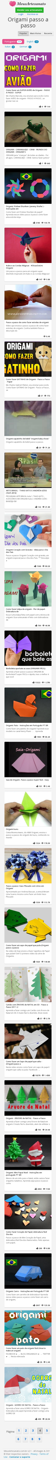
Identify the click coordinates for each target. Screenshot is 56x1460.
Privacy (34, 1454)
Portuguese (12, 41)
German (25, 46)
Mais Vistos (35, 33)
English (32, 41)
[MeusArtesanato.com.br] (28, 3)
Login (20, 14)
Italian (9, 46)
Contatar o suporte (19, 1457)
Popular (23, 33)
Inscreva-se (32, 14)
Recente (48, 33)
